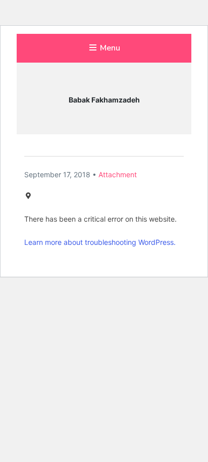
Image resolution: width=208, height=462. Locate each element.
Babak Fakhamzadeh (104, 99)
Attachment (117, 174)
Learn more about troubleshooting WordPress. (100, 242)
